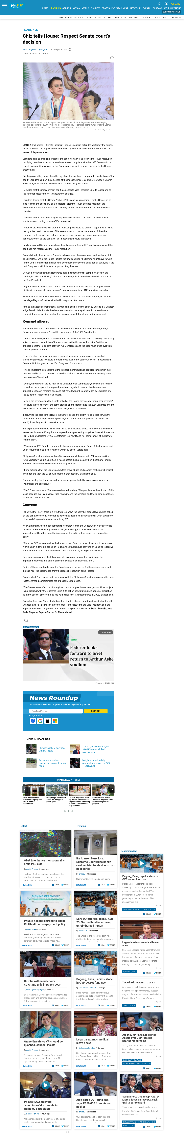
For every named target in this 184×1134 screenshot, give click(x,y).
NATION (76, 8)
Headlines (30, 29)
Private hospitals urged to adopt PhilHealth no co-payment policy (45, 922)
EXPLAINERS (145, 17)
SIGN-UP (95, 711)
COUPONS (157, 8)
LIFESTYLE (135, 8)
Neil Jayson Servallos (87, 1048)
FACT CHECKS (160, 17)
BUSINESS (95, 8)
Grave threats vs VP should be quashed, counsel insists (43, 1043)
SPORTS (106, 8)
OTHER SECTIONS (172, 8)
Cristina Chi (83, 931)
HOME (45, 8)
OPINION (66, 8)
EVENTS (147, 8)
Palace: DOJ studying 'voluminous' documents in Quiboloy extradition (40, 1105)
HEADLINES (55, 8)
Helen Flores (31, 929)
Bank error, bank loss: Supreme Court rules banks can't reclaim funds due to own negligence (95, 864)
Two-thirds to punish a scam (138, 982)
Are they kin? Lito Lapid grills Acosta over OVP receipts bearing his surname (139, 1037)
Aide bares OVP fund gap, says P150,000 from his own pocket (94, 1103)
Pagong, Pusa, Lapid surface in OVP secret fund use (94, 980)
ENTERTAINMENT (119, 8)
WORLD (85, 8)
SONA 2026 (79, 17)
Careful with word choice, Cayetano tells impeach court (42, 982)
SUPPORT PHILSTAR (171, 12)
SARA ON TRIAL (65, 17)
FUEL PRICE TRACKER (112, 17)
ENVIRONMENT (174, 17)
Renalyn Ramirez (32, 1114)
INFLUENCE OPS (131, 17)
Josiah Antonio (32, 869)
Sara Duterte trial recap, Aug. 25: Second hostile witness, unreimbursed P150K (95, 922)
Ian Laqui (82, 874)
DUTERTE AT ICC (94, 17)
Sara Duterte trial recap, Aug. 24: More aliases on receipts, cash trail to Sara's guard (141, 1099)
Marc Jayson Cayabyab (35, 49)
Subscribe (175, 4)
